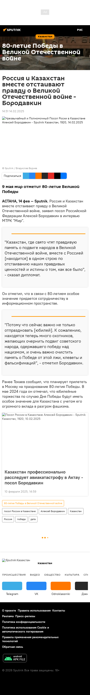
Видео (35, 574)
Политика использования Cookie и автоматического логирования (25, 629)
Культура (72, 574)
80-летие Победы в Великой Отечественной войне (33, 503)
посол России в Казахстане (20, 511)
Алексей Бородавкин (53, 511)
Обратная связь (12, 647)
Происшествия (14, 574)
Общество (52, 574)
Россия (8, 519)
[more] (83, 282)
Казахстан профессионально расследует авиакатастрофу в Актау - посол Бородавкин (44, 477)
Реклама (8, 616)
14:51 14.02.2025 (13, 111)
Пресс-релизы (25, 616)
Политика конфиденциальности (23, 622)
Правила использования (34, 610)
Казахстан (76, 511)
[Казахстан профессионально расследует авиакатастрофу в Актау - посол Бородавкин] (45, 440)
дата (33, 519)
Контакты (58, 610)
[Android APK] (15, 658)
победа (21, 519)
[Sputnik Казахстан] (12, 31)
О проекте (9, 610)
